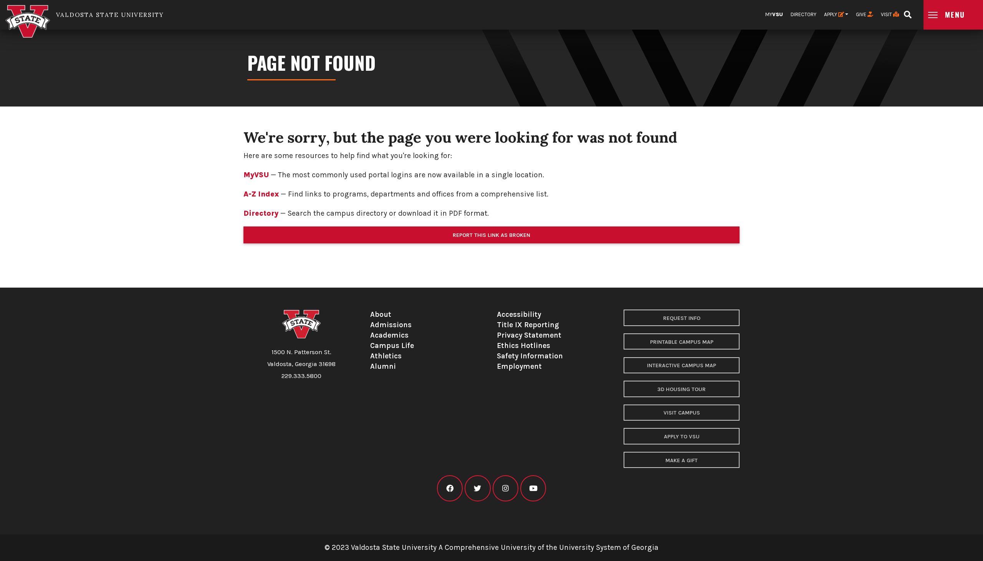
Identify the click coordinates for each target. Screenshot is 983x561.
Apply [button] (831, 14)
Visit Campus (682, 413)
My (774, 14)
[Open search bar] (907, 12)
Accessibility (519, 314)
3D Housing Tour (681, 389)
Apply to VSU (682, 436)
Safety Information (530, 356)
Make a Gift (681, 460)
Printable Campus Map (681, 342)
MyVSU (256, 174)
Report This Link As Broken (491, 235)
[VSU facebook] (450, 488)
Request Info (681, 318)
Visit (887, 14)
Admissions (391, 324)
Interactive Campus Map (681, 365)
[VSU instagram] (505, 488)
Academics (389, 335)
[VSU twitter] (477, 488)
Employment (519, 366)
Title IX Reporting (528, 324)
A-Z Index (261, 194)
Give (861, 14)
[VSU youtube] (533, 488)
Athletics (386, 356)
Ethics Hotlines (523, 345)
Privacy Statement (529, 335)
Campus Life (392, 345)
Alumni (383, 366)
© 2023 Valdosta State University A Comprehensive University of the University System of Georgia (491, 547)
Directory (803, 14)
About (380, 314)
